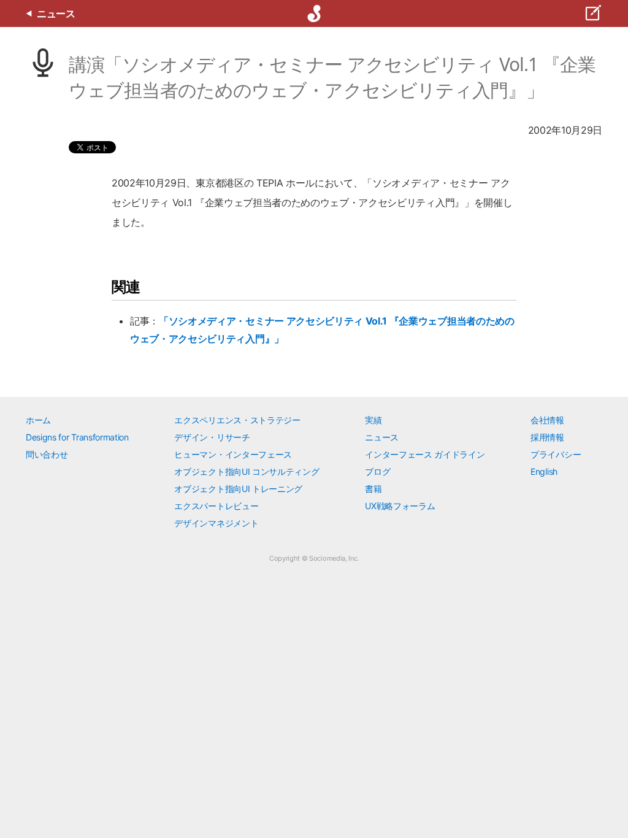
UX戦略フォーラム (400, 506)
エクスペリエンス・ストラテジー (237, 420)
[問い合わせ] (592, 13)
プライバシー (555, 454)
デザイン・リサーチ (212, 437)
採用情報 (547, 437)
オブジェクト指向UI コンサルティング (246, 471)
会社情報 (547, 420)
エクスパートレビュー (216, 506)
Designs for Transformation (77, 437)
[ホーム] (314, 13)
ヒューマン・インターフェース (233, 454)
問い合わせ (46, 454)
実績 (373, 420)
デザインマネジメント (216, 523)
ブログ (377, 471)
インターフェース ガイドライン (424, 454)
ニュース (382, 437)
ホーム (38, 420)
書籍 (373, 488)
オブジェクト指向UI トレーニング (238, 488)
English (543, 471)
